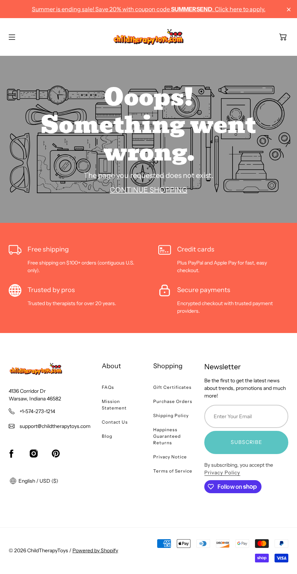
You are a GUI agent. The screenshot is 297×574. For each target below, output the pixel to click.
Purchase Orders (172, 401)
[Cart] (282, 37)
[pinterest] (56, 454)
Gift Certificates (172, 387)
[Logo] (148, 37)
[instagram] (34, 454)
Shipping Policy (171, 415)
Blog (107, 436)
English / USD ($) (37, 481)
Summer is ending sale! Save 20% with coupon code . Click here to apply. (148, 9)
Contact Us (115, 422)
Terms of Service (172, 471)
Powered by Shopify (95, 550)
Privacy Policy (222, 472)
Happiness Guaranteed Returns (167, 436)
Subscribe (246, 442)
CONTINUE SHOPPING (148, 190)
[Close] (289, 10)
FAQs (108, 387)
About (111, 366)
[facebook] (11, 454)
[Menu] (12, 37)
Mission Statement (114, 405)
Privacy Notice (170, 456)
